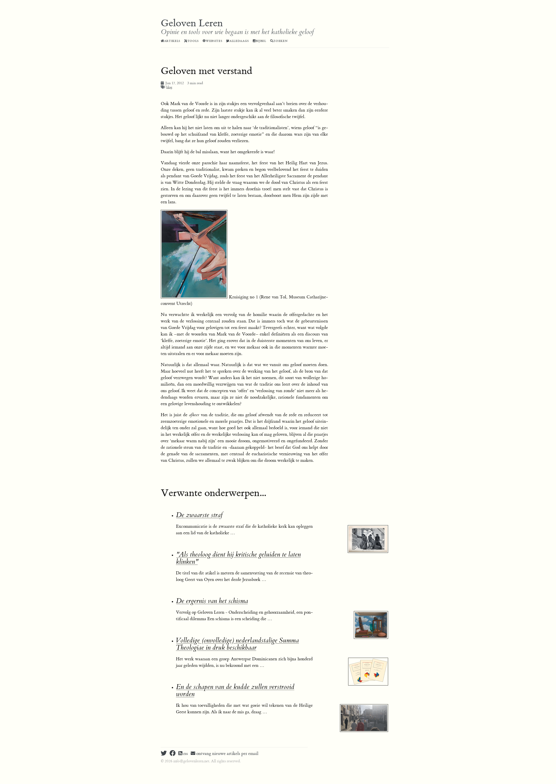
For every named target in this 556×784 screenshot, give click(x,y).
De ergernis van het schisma (212, 601)
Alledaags (239, 41)
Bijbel (261, 41)
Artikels (172, 41)
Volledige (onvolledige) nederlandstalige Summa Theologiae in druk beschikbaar (237, 644)
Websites (214, 41)
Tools (193, 41)
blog (169, 87)
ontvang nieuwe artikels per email (226, 753)
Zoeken (280, 41)
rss (185, 753)
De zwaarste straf (199, 515)
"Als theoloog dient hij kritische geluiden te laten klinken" (238, 558)
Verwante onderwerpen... (213, 493)
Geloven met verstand (206, 71)
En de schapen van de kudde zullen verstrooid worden (235, 690)
